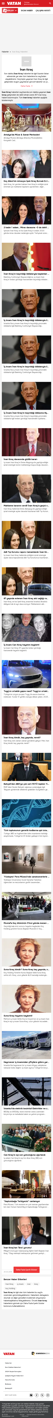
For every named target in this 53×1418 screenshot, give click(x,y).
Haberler (5, 52)
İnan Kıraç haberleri (20, 52)
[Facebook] (37, 1395)
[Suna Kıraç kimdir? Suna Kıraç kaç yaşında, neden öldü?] (26, 952)
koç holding (10, 1288)
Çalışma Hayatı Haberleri (14, 1376)
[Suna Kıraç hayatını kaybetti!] (26, 999)
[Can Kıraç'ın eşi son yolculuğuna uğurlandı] (26, 1138)
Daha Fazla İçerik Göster (26, 1270)
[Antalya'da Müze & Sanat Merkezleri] (26, 118)
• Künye (21, 1414)
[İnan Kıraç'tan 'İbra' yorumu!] (26, 1231)
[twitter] (42, 1395)
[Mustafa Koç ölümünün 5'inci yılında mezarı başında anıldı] (26, 906)
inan (29, 1284)
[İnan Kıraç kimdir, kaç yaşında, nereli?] (26, 720)
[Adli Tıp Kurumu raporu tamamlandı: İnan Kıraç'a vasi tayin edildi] (26, 535)
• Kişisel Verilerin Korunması (35, 1414)
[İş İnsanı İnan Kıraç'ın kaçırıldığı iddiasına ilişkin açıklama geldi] (26, 396)
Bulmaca (8, 1384)
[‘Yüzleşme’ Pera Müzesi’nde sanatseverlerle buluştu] (26, 860)
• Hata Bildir (24, 1416)
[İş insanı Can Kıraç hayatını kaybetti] (26, 628)
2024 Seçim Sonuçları (13, 1371)
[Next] (31, 1395)
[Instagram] (48, 1395)
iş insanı (20, 1284)
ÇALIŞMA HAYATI (43, 10)
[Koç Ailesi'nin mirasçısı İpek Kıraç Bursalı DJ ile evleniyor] (26, 164)
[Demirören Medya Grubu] (41, 1354)
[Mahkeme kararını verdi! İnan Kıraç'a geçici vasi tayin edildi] (26, 489)
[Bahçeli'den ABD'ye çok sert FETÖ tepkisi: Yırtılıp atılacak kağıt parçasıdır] (26, 767)
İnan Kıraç (9, 1284)
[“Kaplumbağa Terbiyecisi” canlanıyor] (26, 1184)
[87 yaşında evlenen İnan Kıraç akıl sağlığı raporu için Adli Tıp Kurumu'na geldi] (26, 581)
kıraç (36, 1284)
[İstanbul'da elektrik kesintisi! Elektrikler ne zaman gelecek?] (26, 1091)
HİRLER (8, 10)
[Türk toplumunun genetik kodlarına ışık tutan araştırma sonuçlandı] (26, 813)
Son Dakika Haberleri (13, 1367)
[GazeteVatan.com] (8, 1353)
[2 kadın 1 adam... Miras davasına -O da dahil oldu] (26, 210)
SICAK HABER (27, 10)
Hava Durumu (10, 1380)
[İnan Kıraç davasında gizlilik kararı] (26, 442)
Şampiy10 (8, 1388)
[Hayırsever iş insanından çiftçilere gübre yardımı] (26, 1045)
